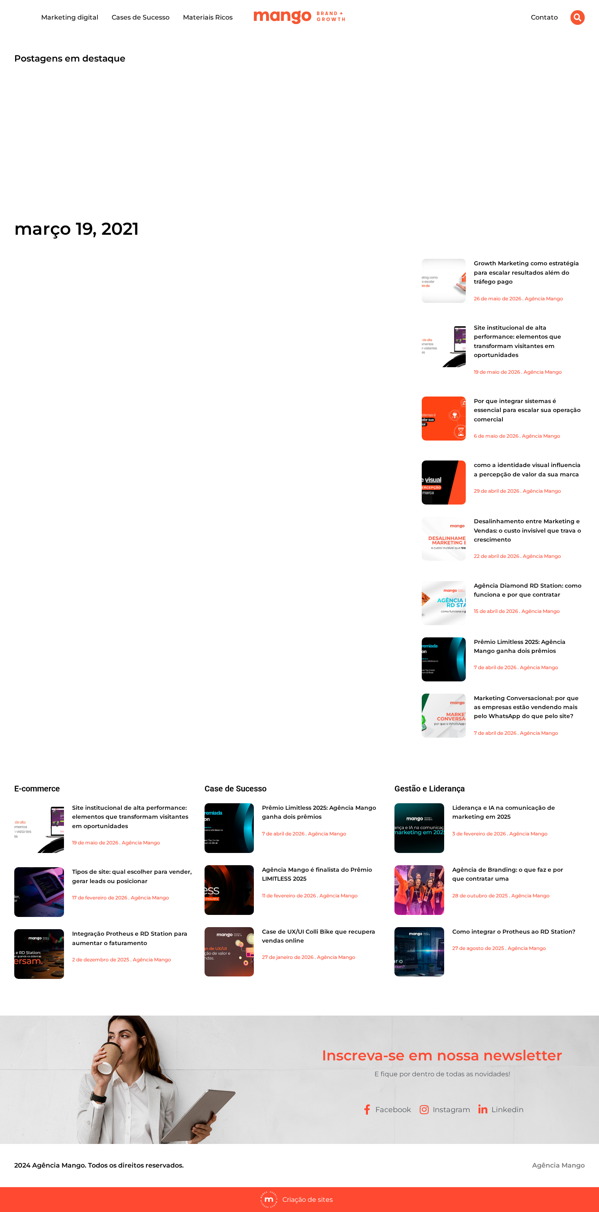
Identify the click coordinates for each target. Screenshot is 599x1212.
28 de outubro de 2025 (480, 895)
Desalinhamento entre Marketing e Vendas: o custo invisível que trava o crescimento (527, 530)
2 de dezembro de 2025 (100, 959)
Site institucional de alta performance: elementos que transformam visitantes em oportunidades (130, 817)
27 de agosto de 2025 (478, 948)
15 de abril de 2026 (496, 611)
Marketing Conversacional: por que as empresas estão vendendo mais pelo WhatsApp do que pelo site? (526, 707)
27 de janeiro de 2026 (287, 957)
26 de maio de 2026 (497, 298)
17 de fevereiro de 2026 (99, 898)
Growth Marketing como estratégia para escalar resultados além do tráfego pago (526, 272)
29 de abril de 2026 (496, 491)
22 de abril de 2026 (496, 556)
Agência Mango (544, 298)
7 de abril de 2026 (495, 667)
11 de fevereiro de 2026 (289, 895)
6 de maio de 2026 (496, 436)
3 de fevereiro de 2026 (479, 834)
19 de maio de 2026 (497, 372)
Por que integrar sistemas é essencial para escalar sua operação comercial (527, 410)
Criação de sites (307, 1199)
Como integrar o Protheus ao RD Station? (513, 931)
